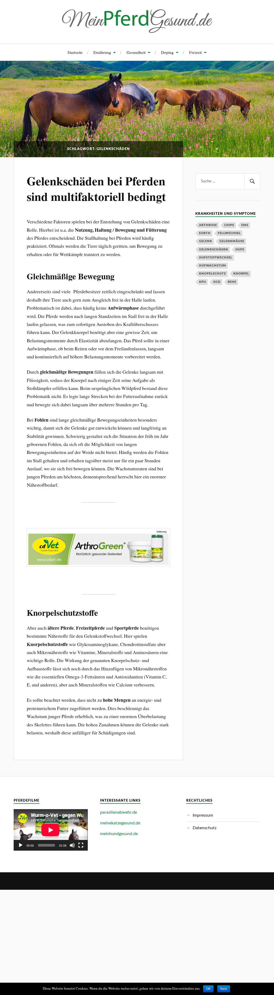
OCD (216, 281)
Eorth (205, 233)
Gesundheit (136, 52)
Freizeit (195, 52)
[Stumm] (72, 845)
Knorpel (241, 273)
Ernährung (102, 52)
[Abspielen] (20, 845)
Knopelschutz (212, 273)
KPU (202, 281)
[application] (50, 830)
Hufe (239, 249)
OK (208, 989)
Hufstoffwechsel (215, 257)
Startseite (75, 52)
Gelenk (205, 241)
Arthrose (208, 225)
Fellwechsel (229, 233)
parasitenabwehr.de (118, 812)
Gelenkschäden (213, 249)
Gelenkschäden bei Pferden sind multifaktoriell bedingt (96, 188)
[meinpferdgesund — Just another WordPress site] (137, 21)
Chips (229, 225)
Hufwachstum (212, 265)
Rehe (232, 281)
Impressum (203, 815)
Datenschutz (204, 828)
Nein (223, 989)
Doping (167, 52)
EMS (244, 225)
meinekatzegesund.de (120, 823)
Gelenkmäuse (231, 241)
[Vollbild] (80, 845)
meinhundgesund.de (119, 834)
